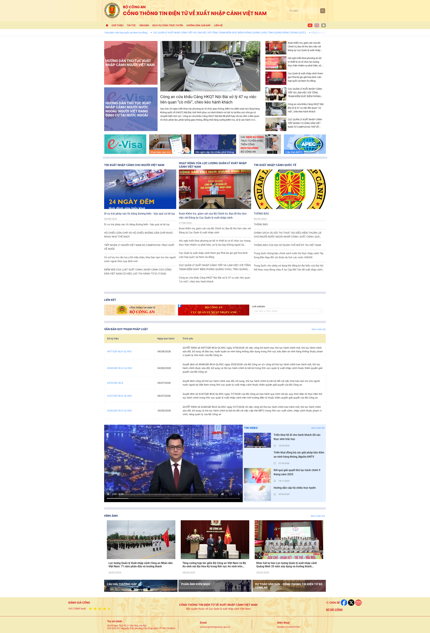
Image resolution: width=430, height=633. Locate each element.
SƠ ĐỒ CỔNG (334, 609)
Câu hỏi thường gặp (122, 584)
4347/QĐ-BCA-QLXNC (119, 395)
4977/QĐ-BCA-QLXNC (119, 351)
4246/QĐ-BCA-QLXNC (119, 410)
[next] (320, 547)
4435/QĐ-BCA (115, 382)
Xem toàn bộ (319, 329)
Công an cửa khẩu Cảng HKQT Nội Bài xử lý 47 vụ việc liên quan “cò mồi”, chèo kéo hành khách (319, 32)
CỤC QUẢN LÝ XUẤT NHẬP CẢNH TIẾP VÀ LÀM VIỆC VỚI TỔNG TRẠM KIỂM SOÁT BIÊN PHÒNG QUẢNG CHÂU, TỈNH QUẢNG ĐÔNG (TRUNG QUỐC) (188, 32)
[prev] (109, 547)
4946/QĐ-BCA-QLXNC (119, 368)
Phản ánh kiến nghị (195, 584)
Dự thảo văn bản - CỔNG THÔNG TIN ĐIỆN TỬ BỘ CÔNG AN (288, 585)
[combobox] (286, 310)
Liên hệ (218, 25)
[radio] (90, 609)
